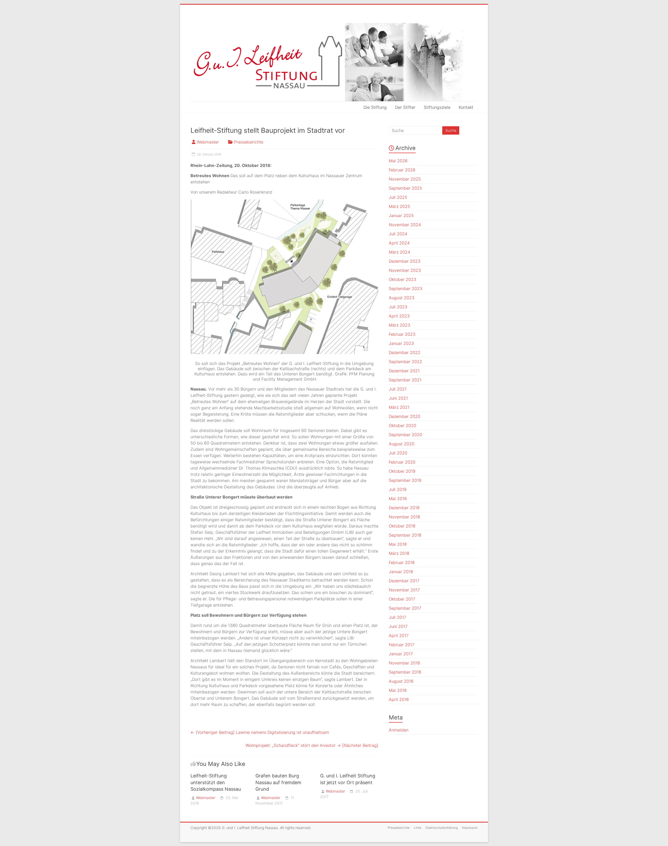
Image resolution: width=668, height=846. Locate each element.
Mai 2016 (398, 690)
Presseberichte (248, 142)
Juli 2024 (398, 233)
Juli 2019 (398, 489)
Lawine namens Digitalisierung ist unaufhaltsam (259, 732)
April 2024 (399, 242)
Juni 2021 (398, 398)
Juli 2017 (397, 617)
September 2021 (405, 379)
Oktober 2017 (402, 599)
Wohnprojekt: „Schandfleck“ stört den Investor (312, 745)
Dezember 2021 (404, 370)
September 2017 (405, 608)
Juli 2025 (398, 197)
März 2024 (399, 252)
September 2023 (405, 288)
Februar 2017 (401, 644)
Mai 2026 (398, 160)
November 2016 (404, 662)
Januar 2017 (401, 653)
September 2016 (405, 672)
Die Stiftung (375, 107)
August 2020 (401, 443)
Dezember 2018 (404, 507)
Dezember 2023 (404, 261)
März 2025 (399, 206)
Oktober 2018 (402, 526)
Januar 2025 (401, 215)
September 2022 (405, 361)
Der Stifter (405, 107)
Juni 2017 (398, 626)
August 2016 (401, 681)
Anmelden (398, 730)
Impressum (470, 828)
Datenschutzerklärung (442, 828)
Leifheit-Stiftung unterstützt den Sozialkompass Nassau (215, 782)
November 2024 (405, 224)
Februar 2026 (402, 169)
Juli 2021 (398, 389)
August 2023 (401, 297)
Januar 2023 (401, 343)
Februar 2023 (402, 334)
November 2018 (404, 516)
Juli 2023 (398, 306)
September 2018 (405, 535)
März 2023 (399, 325)
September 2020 (405, 434)
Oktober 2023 (402, 279)
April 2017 (399, 635)
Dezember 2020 (404, 416)
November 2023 (405, 270)
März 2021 (399, 407)
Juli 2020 (398, 452)
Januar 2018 (401, 571)
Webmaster (208, 142)
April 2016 (399, 699)
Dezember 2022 (404, 352)
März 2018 (399, 553)
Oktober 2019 (402, 471)
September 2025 (405, 188)
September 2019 (405, 480)
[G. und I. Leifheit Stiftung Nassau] (334, 62)
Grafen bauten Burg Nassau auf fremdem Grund (278, 782)
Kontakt (466, 107)
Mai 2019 (398, 498)
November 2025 (405, 179)
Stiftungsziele (437, 107)
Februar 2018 (402, 562)
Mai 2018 (398, 544)
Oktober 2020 (402, 425)
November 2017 (404, 589)
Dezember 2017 (404, 580)
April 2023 (399, 316)
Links (417, 828)
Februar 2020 (402, 462)
